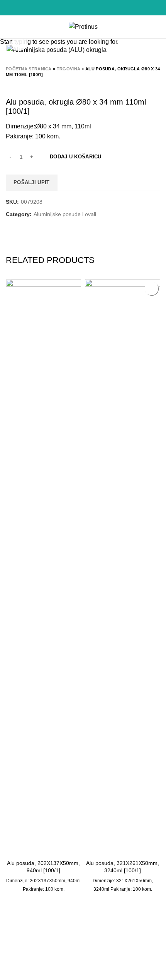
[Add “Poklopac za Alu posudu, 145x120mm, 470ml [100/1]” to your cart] (151, 288)
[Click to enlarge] (19, 43)
